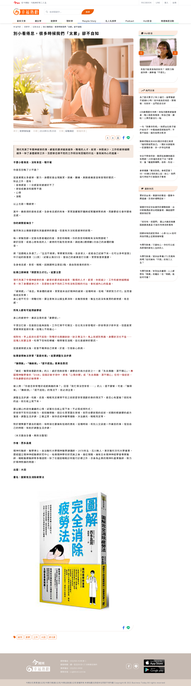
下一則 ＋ (145, 653)
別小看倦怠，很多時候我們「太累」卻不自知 (62, 26)
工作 (36, 637)
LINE (158, 2)
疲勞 (20, 637)
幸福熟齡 (17, 26)
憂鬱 (28, 637)
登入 (166, 2)
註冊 (174, 2)
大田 (43, 637)
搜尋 (88, 11)
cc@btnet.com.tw (78, 671)
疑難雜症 (36, 26)
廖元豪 (52, 637)
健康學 (27, 26)
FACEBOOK (146, 2)
